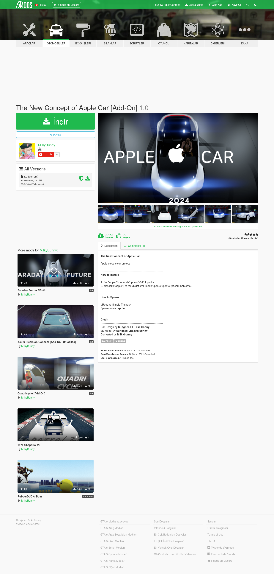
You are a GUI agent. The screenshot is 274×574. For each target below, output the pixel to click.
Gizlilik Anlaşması (217, 528)
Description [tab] (110, 246)
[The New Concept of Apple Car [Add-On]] (178, 158)
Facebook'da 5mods (222, 554)
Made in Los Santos (28, 524)
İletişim (211, 521)
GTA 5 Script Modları (112, 547)
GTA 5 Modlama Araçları (114, 521)
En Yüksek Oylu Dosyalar (169, 547)
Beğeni (126, 237)
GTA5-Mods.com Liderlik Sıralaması (175, 554)
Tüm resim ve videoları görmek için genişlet (178, 226)
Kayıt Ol (236, 5)
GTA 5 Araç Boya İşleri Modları (118, 534)
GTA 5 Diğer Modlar (112, 567)
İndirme (109, 237)
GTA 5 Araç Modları (111, 528)
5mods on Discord (221, 560)
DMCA (211, 541)
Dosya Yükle (195, 5)
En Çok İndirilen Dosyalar (169, 541)
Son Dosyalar (162, 521)
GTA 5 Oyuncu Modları (113, 554)
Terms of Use (215, 534)
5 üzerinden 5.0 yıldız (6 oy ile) (243, 238)
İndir (59, 121)
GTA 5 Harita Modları (112, 560)
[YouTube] (40, 149)
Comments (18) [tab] (137, 246)
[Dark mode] (247, 4)
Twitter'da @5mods (222, 547)
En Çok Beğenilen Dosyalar (170, 534)
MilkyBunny (46, 144)
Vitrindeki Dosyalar (165, 528)
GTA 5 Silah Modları (112, 541)
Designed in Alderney (28, 520)
